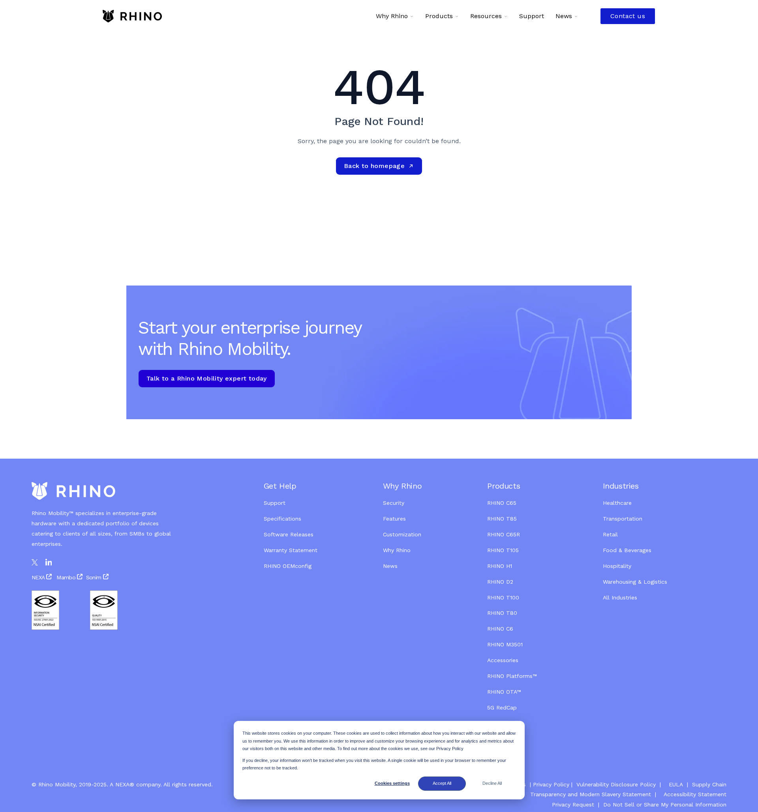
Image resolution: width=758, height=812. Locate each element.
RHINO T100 (503, 597)
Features (394, 518)
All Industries (620, 597)
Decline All (492, 783)
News (390, 566)
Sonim (93, 577)
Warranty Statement (290, 550)
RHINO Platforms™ (512, 676)
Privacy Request (573, 804)
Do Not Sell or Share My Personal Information (663, 804)
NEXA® (124, 784)
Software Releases (288, 534)
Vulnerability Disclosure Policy (616, 784)
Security (393, 503)
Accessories (502, 660)
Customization (402, 534)
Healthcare (617, 503)
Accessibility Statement (695, 794)
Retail (611, 534)
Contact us (627, 16)
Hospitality (617, 566)
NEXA (39, 577)
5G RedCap (502, 707)
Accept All (442, 783)
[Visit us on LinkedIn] (48, 562)
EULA (676, 784)
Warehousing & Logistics (635, 582)
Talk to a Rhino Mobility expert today (206, 378)
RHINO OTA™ (504, 692)
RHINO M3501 (505, 644)
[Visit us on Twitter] (35, 562)
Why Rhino (397, 550)
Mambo (65, 577)
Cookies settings (392, 783)
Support (274, 503)
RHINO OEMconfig (287, 566)
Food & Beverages (627, 550)
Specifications (282, 518)
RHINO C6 (500, 628)
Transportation (622, 518)
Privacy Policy (551, 784)
